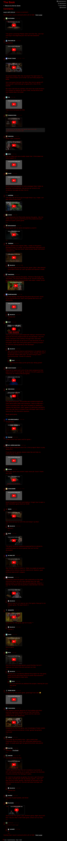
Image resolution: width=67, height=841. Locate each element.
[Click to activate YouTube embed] (14, 25)
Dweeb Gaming (11, 274)
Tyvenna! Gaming (11, 708)
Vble (9, 97)
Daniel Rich (10, 755)
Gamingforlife (11, 610)
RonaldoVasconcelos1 (12, 294)
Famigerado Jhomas (12, 115)
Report (17, 839)
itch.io (5, 839)
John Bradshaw (11, 18)
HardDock (10, 795)
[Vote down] (4, 20)
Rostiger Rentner (11, 690)
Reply (7, 37)
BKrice (9, 652)
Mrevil (13, 360)
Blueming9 (10, 437)
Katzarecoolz (11, 577)
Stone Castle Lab (11, 40)
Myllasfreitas (10, 136)
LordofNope (10, 195)
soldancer (10, 737)
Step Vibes (10, 748)
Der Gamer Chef (11, 555)
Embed (20, 839)
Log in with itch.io (9, 12)
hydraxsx (10, 469)
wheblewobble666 (11, 488)
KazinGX (9, 173)
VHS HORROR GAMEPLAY (13, 419)
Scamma (9, 509)
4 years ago (17, 18)
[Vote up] (4, 18)
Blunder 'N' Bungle (12, 58)
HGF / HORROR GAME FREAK (14, 445)
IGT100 (9, 533)
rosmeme (10, 214)
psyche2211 (12, 829)
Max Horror (12, 265)
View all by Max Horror (11, 839)
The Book (15, 750)
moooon (9, 634)
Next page (38, 15)
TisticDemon (10, 243)
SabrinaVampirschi (12, 225)
